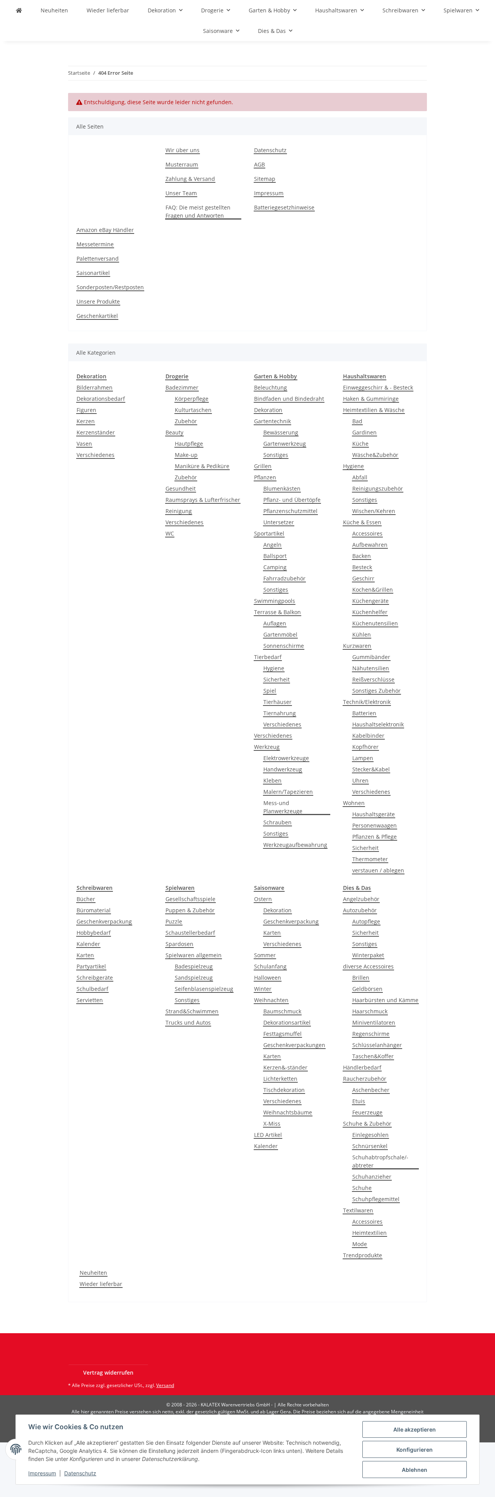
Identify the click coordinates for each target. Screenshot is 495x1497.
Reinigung (179, 511)
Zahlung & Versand (190, 178)
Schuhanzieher (371, 1176)
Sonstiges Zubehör (376, 690)
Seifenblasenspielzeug (204, 988)
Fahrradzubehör (284, 578)
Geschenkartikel (97, 315)
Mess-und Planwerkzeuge (282, 807)
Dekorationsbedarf (101, 398)
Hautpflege (189, 443)
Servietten (90, 1000)
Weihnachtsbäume (287, 1112)
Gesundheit (181, 488)
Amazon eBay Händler (105, 229)
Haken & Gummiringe (371, 398)
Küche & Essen (362, 522)
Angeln (272, 544)
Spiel (269, 690)
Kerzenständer (96, 432)
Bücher (86, 899)
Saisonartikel (93, 272)
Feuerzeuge (367, 1112)
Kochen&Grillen (372, 589)
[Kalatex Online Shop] (19, 10)
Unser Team (181, 193)
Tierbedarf (268, 657)
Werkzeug (267, 746)
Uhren (360, 780)
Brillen (360, 977)
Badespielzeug (194, 966)
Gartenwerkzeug (284, 443)
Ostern (263, 899)
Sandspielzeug (194, 977)
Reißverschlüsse (373, 679)
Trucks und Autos (188, 1022)
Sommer (265, 955)
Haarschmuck (369, 1011)
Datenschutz (80, 1473)
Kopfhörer (365, 746)
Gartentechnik (272, 421)
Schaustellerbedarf (190, 932)
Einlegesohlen (370, 1134)
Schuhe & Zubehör (367, 1123)
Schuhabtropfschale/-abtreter (380, 1161)
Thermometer (370, 859)
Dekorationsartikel (287, 1022)
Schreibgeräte (95, 977)
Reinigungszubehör (377, 488)
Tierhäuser (277, 702)
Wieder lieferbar (101, 1284)
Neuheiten (93, 1272)
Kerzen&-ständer (285, 1067)
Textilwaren (358, 1210)
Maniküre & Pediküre (202, 466)
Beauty (174, 432)
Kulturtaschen (193, 410)
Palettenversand (98, 258)
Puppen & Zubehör (190, 910)
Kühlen (361, 634)
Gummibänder (371, 657)
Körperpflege (191, 398)
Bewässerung (280, 432)
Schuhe (362, 1187)
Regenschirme (370, 1033)
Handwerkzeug (282, 769)
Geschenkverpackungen (294, 1045)
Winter (262, 988)
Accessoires (367, 533)
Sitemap (264, 178)
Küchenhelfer (369, 612)
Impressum (42, 1473)
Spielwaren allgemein (194, 955)
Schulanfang (270, 966)
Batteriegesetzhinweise (284, 207)
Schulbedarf (92, 988)
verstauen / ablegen (378, 870)
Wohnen (354, 803)
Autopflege (366, 921)
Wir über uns (183, 150)
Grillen (262, 466)
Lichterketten (280, 1078)
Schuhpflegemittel (375, 1199)
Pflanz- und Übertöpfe (292, 499)
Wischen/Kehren (373, 511)
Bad (357, 421)
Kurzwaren (357, 645)
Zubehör (186, 421)
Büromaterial (94, 910)
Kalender (88, 944)
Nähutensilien (370, 668)
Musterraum (182, 164)
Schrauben (277, 822)
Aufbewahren (369, 544)
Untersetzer (278, 522)
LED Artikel (268, 1134)
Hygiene (273, 668)
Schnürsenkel (369, 1146)
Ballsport (275, 556)
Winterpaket (368, 955)
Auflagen (274, 623)
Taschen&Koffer (373, 1056)
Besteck (362, 567)
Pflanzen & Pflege (374, 836)
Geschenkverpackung (104, 921)
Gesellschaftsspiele (190, 899)
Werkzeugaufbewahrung (295, 844)
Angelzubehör (361, 899)
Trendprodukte (362, 1255)
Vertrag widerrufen (108, 1372)
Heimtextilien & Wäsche (374, 410)
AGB (259, 164)
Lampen (362, 758)
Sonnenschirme (283, 645)
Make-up (186, 454)
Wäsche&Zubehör (375, 454)
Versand (165, 1385)
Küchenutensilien (375, 623)
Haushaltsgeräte (373, 814)
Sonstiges (275, 454)
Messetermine (95, 244)
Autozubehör (360, 910)
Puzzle (174, 921)
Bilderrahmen (95, 387)
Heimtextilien (369, 1232)
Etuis (358, 1101)
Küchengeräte (370, 600)
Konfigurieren (414, 1449)
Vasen (84, 443)
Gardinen (364, 432)
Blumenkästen (281, 488)
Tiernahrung (279, 713)
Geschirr (363, 578)
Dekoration (268, 410)
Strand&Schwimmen (192, 1011)
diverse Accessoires (368, 966)
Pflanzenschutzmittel (290, 511)
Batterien (364, 713)
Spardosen (179, 944)
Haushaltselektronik (378, 724)
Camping (275, 567)
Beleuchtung (270, 387)
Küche (360, 443)
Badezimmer (182, 387)
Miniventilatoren (373, 1022)
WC (170, 533)
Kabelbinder (368, 735)
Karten (85, 955)
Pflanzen (265, 477)
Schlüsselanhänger (377, 1045)
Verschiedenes (95, 454)
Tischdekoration (284, 1090)
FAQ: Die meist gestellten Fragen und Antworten (198, 211)
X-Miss (271, 1123)
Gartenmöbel (280, 634)
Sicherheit (276, 679)
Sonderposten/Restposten (110, 287)
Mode (359, 1244)
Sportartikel (269, 533)
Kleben (272, 780)
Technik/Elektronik (367, 702)
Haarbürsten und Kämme (385, 1000)
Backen (361, 556)
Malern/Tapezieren (288, 791)
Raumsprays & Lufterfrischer (203, 499)
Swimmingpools (274, 600)
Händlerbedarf (362, 1067)
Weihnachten (271, 1000)
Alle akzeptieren (414, 1429)
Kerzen (86, 421)
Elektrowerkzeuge (286, 758)
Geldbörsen (367, 988)
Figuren (86, 410)
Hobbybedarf (94, 932)
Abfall (359, 477)
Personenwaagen (374, 825)
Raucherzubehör (364, 1078)
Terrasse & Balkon (277, 612)
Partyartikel (91, 966)
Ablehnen (414, 1469)
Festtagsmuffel (282, 1033)
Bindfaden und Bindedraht (289, 398)
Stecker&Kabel (371, 769)
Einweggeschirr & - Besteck (378, 387)
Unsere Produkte (98, 301)
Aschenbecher (370, 1090)
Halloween (267, 977)
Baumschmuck (282, 1011)
